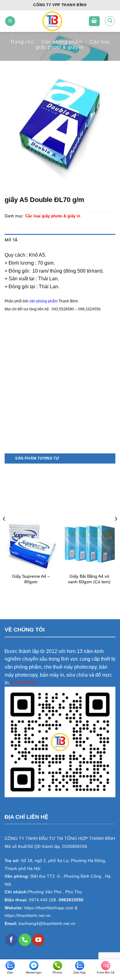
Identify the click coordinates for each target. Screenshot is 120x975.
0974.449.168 (42, 900)
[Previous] (4, 531)
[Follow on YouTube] (38, 940)
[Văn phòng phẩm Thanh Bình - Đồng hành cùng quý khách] (52, 21)
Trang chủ (22, 42)
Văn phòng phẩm (62, 42)
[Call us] (25, 940)
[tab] (60, 240)
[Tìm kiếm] (110, 21)
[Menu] (10, 21)
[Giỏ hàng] (94, 21)
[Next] (116, 531)
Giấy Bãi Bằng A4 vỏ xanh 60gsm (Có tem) (89, 579)
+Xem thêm (23, 682)
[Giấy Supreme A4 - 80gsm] (31, 544)
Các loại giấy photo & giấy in (73, 44)
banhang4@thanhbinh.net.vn (47, 923)
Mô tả (11, 240)
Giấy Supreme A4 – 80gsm (31, 579)
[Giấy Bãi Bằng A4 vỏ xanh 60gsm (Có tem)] (89, 544)
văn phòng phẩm (43, 301)
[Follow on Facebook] (11, 940)
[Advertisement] (60, 390)
